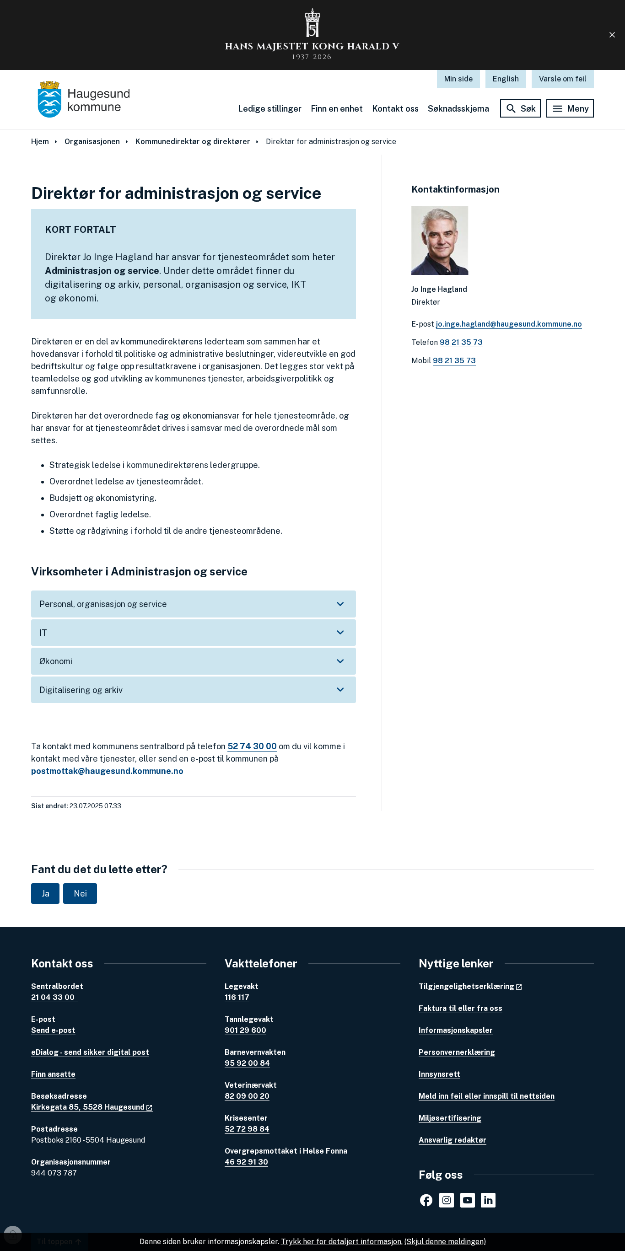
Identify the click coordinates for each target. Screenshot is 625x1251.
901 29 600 (245, 1030)
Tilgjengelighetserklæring (466, 986)
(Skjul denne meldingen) (445, 1241)
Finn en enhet (337, 108)
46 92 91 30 (246, 1162)
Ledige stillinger (270, 108)
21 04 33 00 (54, 997)
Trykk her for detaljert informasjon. (342, 1241)
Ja (45, 893)
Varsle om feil (563, 79)
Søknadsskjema (458, 108)
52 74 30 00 (252, 746)
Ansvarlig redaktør (452, 1140)
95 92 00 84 (247, 1063)
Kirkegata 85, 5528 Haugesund (88, 1107)
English (506, 79)
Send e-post (53, 1030)
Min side (458, 79)
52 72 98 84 (247, 1129)
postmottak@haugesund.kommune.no (107, 771)
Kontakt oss (395, 108)
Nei (80, 893)
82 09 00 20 (247, 1096)
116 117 (237, 997)
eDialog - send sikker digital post (90, 1052)
